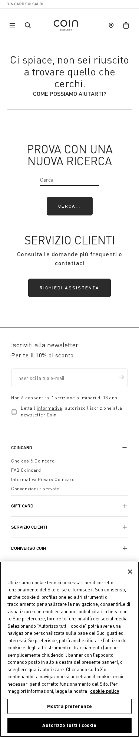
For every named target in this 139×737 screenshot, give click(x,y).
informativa (49, 408)
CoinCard (21, 447)
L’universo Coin (28, 548)
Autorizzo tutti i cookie (69, 725)
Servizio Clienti (29, 527)
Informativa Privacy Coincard (43, 479)
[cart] (126, 25)
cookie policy (104, 691)
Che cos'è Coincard (32, 461)
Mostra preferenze (69, 706)
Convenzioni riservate (35, 488)
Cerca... (69, 206)
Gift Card (22, 506)
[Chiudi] (130, 572)
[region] (69, 649)
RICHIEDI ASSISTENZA (69, 287)
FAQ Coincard (26, 470)
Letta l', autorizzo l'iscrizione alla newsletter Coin (71, 411)
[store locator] (111, 25)
